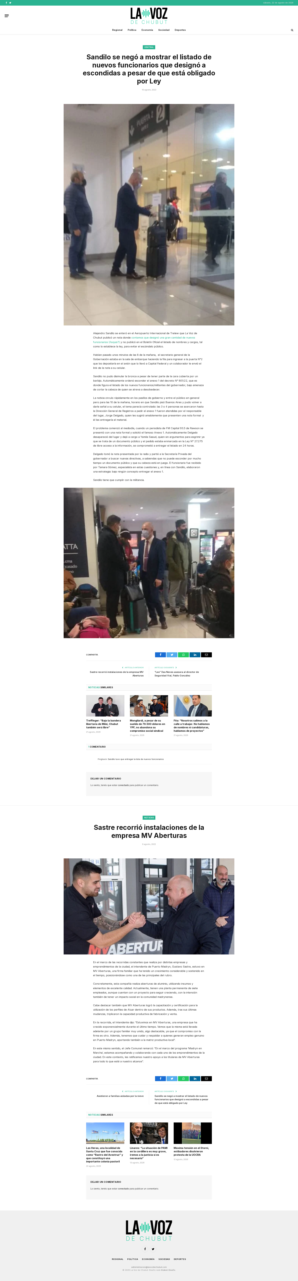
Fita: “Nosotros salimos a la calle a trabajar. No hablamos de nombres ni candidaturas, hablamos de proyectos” (192, 725)
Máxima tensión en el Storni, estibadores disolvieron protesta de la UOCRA (191, 1151)
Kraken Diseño (168, 1270)
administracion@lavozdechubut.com (149, 1267)
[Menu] (7, 15)
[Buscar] (291, 30)
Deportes (180, 29)
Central (149, 47)
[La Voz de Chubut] (149, 16)
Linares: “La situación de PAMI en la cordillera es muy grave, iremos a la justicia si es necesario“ (148, 1153)
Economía (147, 29)
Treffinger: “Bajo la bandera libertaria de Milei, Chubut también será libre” (103, 724)
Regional (117, 29)
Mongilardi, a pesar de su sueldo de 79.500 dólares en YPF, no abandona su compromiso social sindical (147, 725)
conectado (123, 785)
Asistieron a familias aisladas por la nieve (120, 1095)
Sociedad (163, 29)
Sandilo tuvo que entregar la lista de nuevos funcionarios (136, 759)
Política (132, 29)
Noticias (149, 817)
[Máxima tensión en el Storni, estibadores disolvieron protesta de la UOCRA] (193, 1133)
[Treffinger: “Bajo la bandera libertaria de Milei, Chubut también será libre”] (105, 706)
